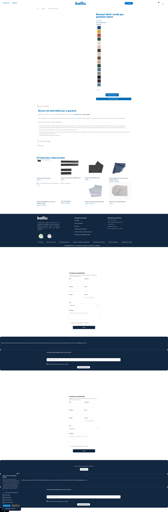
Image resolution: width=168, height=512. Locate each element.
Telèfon (71, 294)
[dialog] (11, 491)
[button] (70, 167)
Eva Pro (80, 114)
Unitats (86, 294)
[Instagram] (115, 232)
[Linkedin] (119, 232)
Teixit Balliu (98, 24)
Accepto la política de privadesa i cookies (58, 364)
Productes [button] (6, 3)
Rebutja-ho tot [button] (15, 505)
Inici (38, 8)
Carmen (88, 114)
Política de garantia (113, 242)
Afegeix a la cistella (112, 94)
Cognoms (86, 278)
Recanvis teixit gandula (53, 8)
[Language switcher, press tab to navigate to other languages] (163, 4)
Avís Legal (40, 242)
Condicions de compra (127, 242)
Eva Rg (76, 114)
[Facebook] (107, 232)
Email (85, 286)
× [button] (19, 473)
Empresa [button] (14, 3)
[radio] (114, 27)
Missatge (71, 310)
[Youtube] (111, 232)
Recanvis (43, 8)
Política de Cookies (51, 242)
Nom (70, 278)
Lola (84, 114)
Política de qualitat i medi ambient (81, 242)
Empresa (71, 286)
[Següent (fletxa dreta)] (7, 511)
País (70, 302)
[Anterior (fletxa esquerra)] (2, 511)
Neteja (98, 89)
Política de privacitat (64, 242)
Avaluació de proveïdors (99, 242)
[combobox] (17, 473)
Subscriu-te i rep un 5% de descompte (84, 464)
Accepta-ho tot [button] (6, 505)
